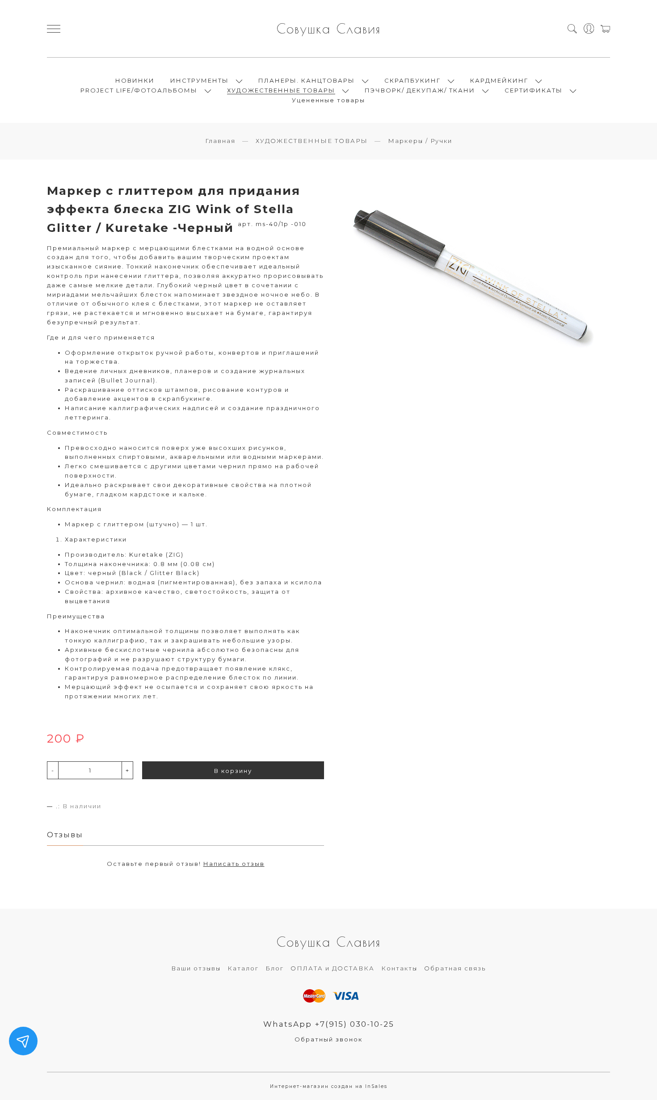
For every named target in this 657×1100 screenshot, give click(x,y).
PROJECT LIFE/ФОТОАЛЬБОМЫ (139, 90)
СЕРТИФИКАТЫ (534, 90)
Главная (220, 140)
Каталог (243, 968)
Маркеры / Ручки (420, 140)
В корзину (233, 770)
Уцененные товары (328, 100)
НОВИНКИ (135, 80)
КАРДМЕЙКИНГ (499, 80)
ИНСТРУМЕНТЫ (199, 80)
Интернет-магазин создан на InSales (328, 1086)
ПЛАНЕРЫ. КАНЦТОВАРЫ (306, 80)
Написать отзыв (234, 863)
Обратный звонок (328, 1039)
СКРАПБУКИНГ (412, 80)
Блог (274, 968)
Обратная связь (455, 968)
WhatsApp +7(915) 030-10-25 (328, 1024)
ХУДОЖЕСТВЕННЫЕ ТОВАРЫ (281, 90)
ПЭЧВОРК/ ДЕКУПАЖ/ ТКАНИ (420, 90)
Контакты (399, 968)
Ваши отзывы (196, 968)
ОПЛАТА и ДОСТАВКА (333, 968)
